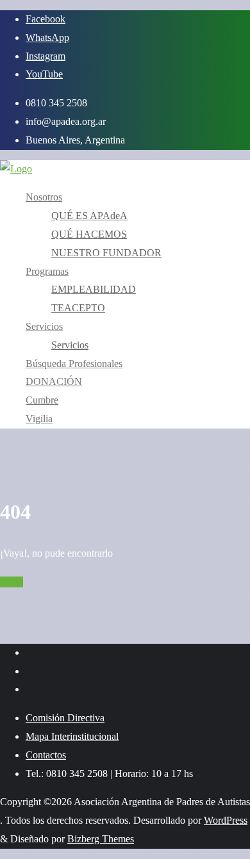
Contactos (46, 754)
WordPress (225, 820)
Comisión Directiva (65, 717)
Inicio (11, 582)
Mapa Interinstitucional (72, 736)
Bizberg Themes (100, 838)
